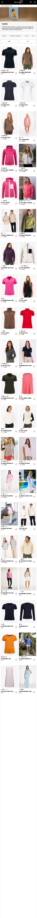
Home (2, 6)
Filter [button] (9, 41)
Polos (33, 36)
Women (7, 6)
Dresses (4, 36)
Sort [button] (28, 41)
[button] (2, 2)
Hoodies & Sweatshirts (15, 36)
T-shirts (26, 36)
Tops (11, 6)
